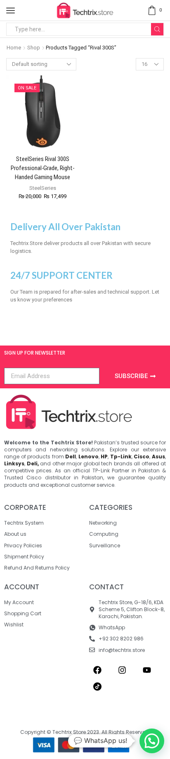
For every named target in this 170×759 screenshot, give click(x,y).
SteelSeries (42, 188)
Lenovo (88, 456)
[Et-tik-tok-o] (97, 686)
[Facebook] (97, 670)
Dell (70, 456)
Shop (33, 47)
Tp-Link (121, 456)
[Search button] (157, 29)
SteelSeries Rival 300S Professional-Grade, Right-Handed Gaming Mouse (42, 168)
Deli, (33, 463)
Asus (158, 456)
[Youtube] (147, 670)
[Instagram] (122, 670)
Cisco (141, 456)
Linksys (14, 463)
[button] (151, 741)
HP (104, 456)
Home (14, 47)
